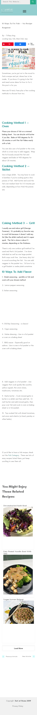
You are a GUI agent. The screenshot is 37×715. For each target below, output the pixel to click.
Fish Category (13, 455)
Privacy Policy (17, 706)
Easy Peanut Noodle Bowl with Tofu (18, 573)
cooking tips (7, 39)
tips (26, 39)
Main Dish (20, 39)
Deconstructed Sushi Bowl (18, 526)
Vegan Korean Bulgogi (18, 620)
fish (14, 39)
